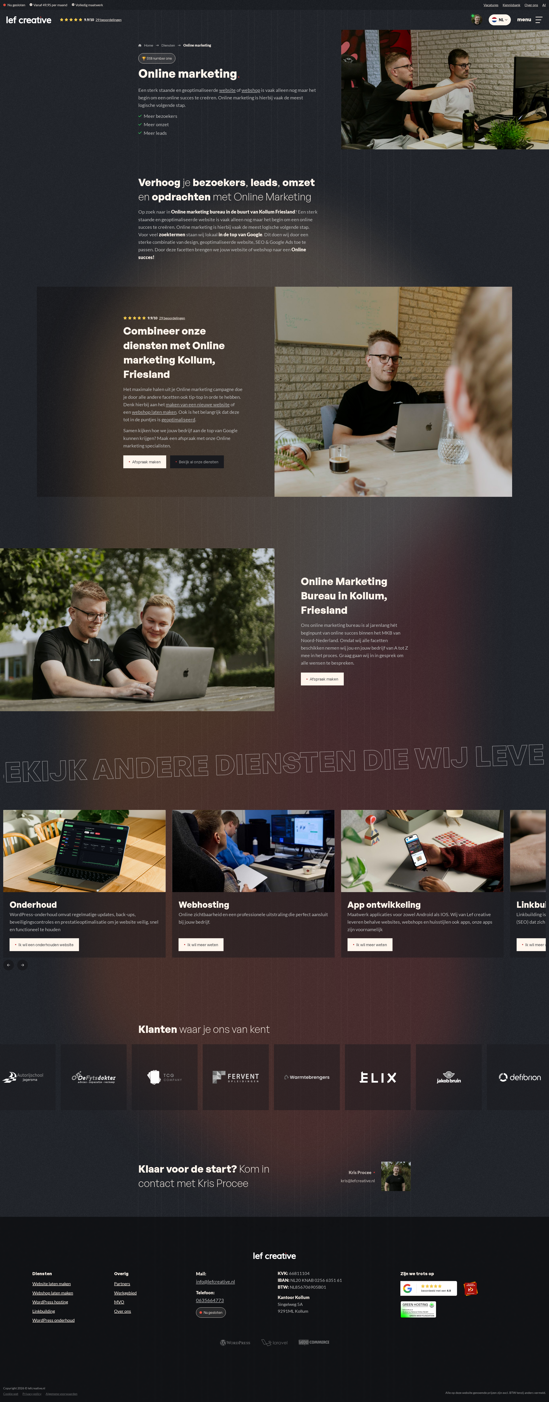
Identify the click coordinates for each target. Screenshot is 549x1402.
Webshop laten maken (52, 1292)
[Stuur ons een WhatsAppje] (476, 19)
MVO (119, 1301)
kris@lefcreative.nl (358, 1180)
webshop (250, 90)
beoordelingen (109, 20)
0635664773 (210, 1300)
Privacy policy (32, 1394)
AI (544, 5)
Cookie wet (10, 1394)
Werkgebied (125, 1292)
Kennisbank (511, 5)
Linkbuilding (43, 1311)
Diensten (168, 45)
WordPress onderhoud (53, 1320)
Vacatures (491, 5)
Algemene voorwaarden (61, 1394)
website (227, 90)
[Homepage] (28, 19)
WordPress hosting (50, 1301)
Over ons (531, 5)
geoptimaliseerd (178, 419)
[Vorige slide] (8, 965)
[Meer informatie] (418, 1308)
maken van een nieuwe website (198, 404)
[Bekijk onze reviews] (439, 1287)
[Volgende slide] (22, 965)
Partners (122, 1283)
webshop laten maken (154, 412)
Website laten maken (51, 1283)
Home (148, 45)
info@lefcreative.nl (215, 1281)
